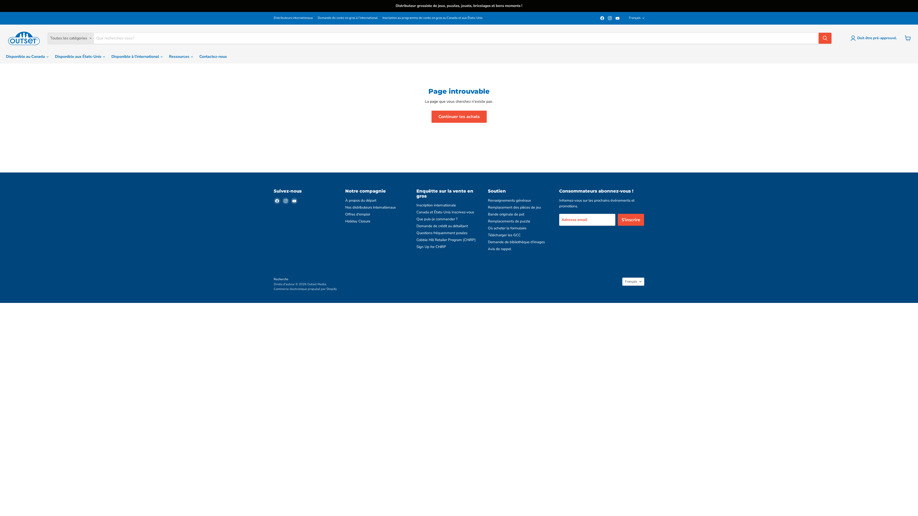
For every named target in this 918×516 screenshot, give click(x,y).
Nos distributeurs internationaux (370, 207)
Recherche (281, 279)
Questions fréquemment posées (441, 233)
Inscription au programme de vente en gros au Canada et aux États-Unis (432, 18)
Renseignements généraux (509, 200)
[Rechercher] (825, 38)
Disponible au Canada (26, 56)
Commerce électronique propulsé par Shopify (305, 289)
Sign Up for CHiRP (431, 246)
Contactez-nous (213, 56)
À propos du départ (360, 200)
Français (634, 18)
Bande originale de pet (506, 214)
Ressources (179, 56)
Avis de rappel (499, 249)
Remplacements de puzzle (509, 221)
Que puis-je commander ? (437, 219)
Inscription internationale (436, 205)
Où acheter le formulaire (507, 228)
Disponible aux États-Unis (78, 56)
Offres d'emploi (357, 214)
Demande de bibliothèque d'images (516, 242)
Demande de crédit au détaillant (442, 226)
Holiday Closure (357, 221)
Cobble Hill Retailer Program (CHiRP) (446, 239)
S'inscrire (631, 220)
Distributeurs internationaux (293, 18)
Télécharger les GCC (504, 235)
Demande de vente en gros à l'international (348, 18)
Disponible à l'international (135, 56)
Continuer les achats (459, 116)
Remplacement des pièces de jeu (514, 207)
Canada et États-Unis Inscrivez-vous (445, 212)
